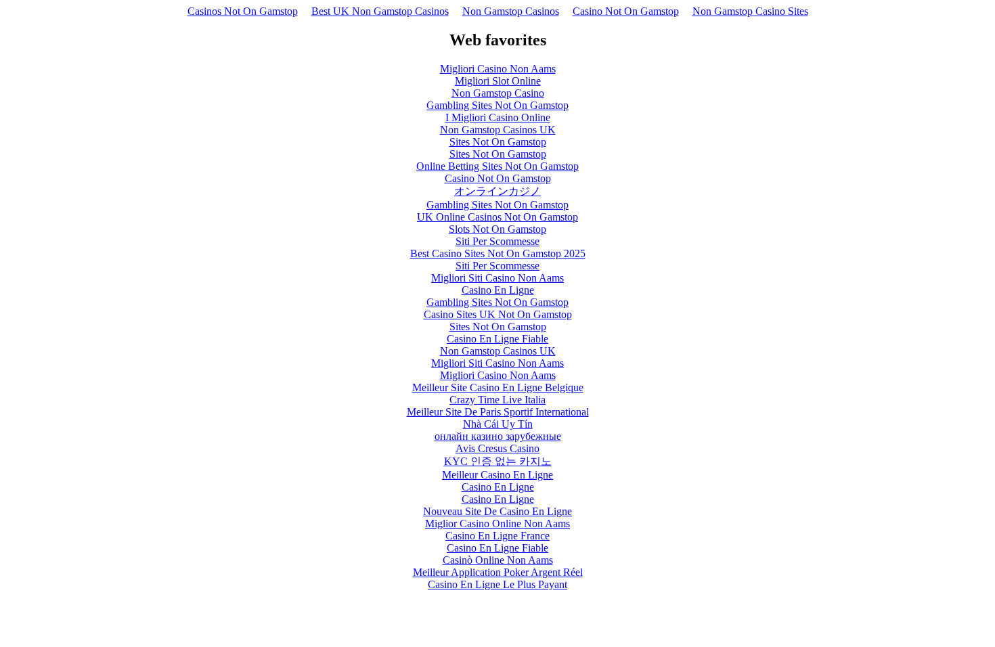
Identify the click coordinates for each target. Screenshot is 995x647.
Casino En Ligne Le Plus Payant (497, 584)
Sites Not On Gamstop (497, 142)
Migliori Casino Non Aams (498, 68)
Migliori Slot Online (498, 81)
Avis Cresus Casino (497, 448)
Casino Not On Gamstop (626, 11)
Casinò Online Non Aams (498, 560)
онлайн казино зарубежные (498, 436)
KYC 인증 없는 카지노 (498, 461)
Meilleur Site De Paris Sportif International (498, 412)
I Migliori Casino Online (497, 117)
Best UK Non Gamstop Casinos (380, 11)
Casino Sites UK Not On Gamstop (498, 314)
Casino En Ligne (498, 290)
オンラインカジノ (497, 191)
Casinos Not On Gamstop (242, 11)
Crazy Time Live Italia (497, 399)
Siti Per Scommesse (497, 241)
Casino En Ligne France (497, 535)
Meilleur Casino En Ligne (497, 475)
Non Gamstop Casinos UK (498, 129)
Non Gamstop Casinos (510, 11)
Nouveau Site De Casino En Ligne (497, 511)
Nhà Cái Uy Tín (498, 424)
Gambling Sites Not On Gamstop (497, 105)
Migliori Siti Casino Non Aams (497, 278)
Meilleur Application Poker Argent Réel (498, 572)
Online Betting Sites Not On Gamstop (497, 166)
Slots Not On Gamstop (497, 229)
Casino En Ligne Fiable (497, 338)
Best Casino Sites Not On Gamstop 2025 (497, 253)
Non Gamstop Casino (497, 93)
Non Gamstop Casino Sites (750, 11)
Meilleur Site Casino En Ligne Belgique (497, 387)
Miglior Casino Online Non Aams (497, 523)
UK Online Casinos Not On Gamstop (497, 217)
